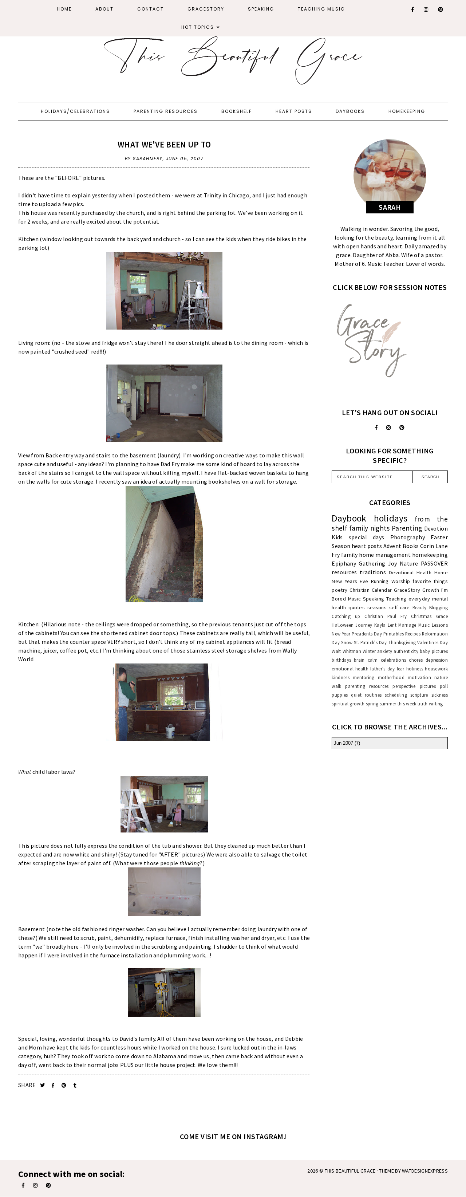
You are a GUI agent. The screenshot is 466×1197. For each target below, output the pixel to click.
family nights (369, 528)
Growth (430, 590)
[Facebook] (413, 9)
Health (423, 572)
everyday (419, 598)
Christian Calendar (371, 590)
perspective (403, 686)
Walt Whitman (346, 651)
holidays (390, 518)
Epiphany (344, 563)
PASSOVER (434, 563)
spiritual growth (348, 703)
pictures (428, 686)
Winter (369, 651)
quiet (356, 695)
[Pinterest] (441, 9)
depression (437, 660)
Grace (442, 616)
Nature (409, 563)
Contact (150, 9)
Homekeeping (406, 111)
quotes (356, 607)
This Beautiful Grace (350, 1171)
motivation (419, 677)
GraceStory (205, 9)
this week (407, 703)
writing (436, 703)
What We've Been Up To (164, 144)
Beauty (419, 607)
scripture (419, 695)
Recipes (412, 634)
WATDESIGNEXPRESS (425, 1171)
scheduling (396, 695)
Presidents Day (367, 634)
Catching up (346, 616)
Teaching (396, 598)
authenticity (406, 651)
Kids (337, 537)
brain (359, 660)
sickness (439, 695)
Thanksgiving (402, 642)
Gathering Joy (378, 563)
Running (380, 581)
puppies (340, 695)
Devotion (436, 528)
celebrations (393, 660)
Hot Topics (197, 27)
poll (444, 686)
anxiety (384, 651)
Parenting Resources (166, 111)
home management (385, 554)
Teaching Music (321, 9)
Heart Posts (294, 111)
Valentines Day (432, 642)
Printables (393, 634)
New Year (341, 634)
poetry (339, 590)
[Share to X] (43, 1085)
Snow (346, 642)
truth (423, 703)
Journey (363, 625)
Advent (392, 546)
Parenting (407, 528)
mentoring (364, 677)
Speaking (261, 9)
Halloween (343, 625)
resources (344, 572)
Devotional (401, 572)
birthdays (341, 660)
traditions (373, 572)
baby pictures (434, 651)
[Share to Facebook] (54, 1085)
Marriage (407, 625)
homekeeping (430, 554)
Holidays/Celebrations (75, 111)
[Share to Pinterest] (65, 1085)
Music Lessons (433, 625)
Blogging (438, 607)
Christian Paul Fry (385, 616)
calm (373, 660)
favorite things (430, 581)
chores (416, 660)
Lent (392, 625)
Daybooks (350, 111)
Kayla (380, 625)
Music (354, 598)
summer (388, 703)
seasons (377, 607)
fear (400, 669)
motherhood (391, 677)
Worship (400, 581)
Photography (407, 537)
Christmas (421, 616)
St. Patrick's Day (370, 642)
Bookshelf (236, 111)
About (104, 9)
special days (366, 537)
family (349, 554)
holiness (414, 669)
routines (373, 695)
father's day (382, 669)
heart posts (367, 546)
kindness (340, 677)
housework (436, 669)
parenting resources (366, 686)
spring (372, 703)
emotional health (350, 669)
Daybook (349, 518)
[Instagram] (426, 9)
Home (64, 9)
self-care (399, 607)
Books (411, 546)
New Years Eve (350, 581)
